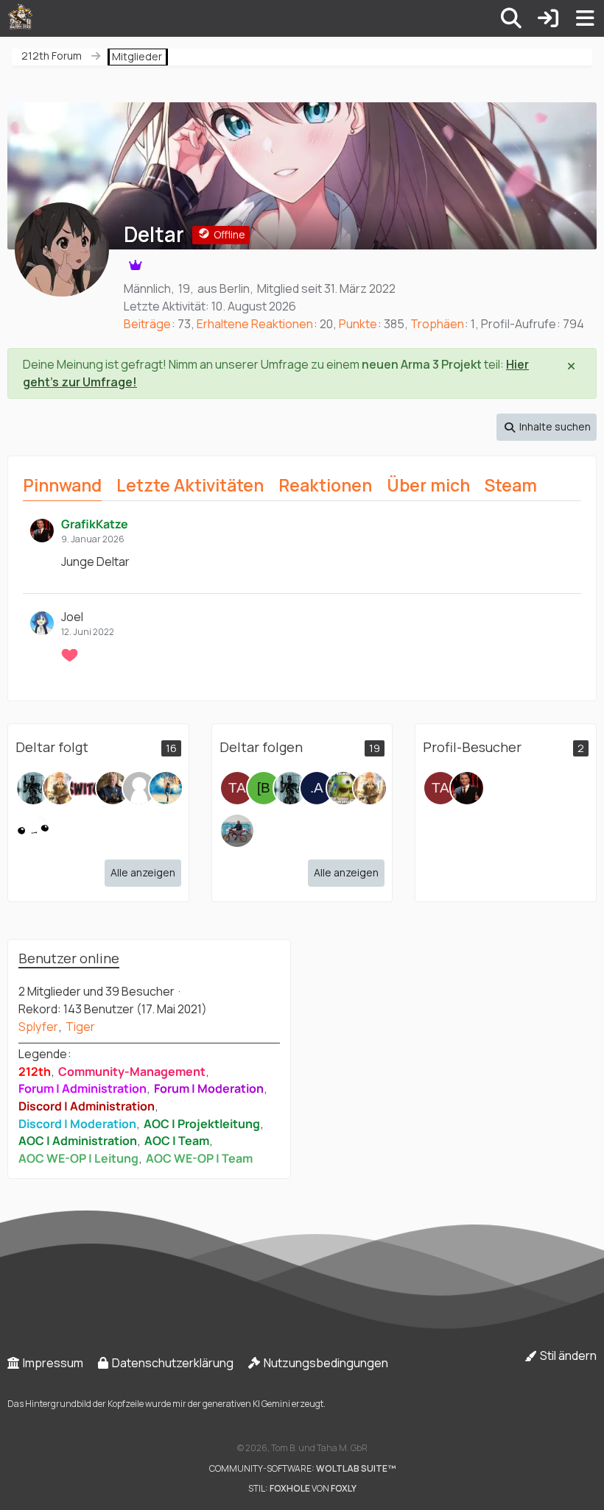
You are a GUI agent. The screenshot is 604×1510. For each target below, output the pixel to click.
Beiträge (147, 324)
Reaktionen (325, 485)
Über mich (428, 485)
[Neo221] (33, 788)
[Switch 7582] (86, 788)
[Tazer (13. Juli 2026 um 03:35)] (440, 788)
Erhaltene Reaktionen (255, 324)
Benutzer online (68, 958)
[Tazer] (237, 788)
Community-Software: (302, 1468)
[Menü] (585, 18)
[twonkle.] (33, 830)
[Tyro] (165, 788)
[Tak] (139, 788)
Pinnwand (62, 485)
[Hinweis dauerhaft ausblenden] (572, 365)
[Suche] (511, 18)
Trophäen (437, 324)
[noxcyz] (343, 788)
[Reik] (59, 788)
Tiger (80, 1026)
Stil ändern (567, 1355)
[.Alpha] (316, 788)
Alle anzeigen (142, 872)
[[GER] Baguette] (263, 788)
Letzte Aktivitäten (190, 485)
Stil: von (302, 1488)
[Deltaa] (112, 788)
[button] (546, 427)
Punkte (358, 324)
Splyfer (38, 1026)
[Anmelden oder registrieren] (548, 18)
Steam (511, 485)
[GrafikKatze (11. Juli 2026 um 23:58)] (467, 788)
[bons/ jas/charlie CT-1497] (237, 830)
